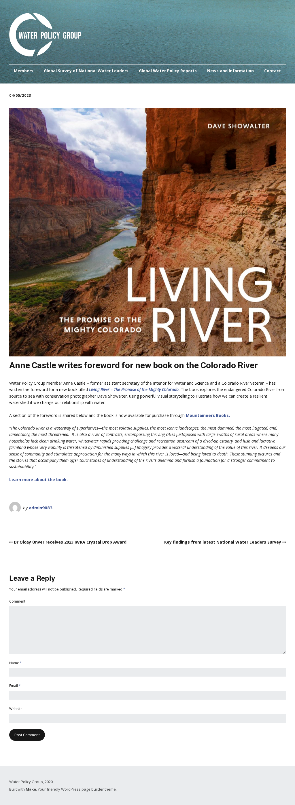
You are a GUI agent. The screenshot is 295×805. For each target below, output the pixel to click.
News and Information (230, 70)
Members (23, 70)
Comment (17, 601)
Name (15, 662)
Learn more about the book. (38, 479)
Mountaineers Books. (208, 415)
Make (31, 789)
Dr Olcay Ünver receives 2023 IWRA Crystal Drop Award (70, 542)
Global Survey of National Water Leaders (86, 70)
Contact (272, 70)
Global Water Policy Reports (168, 70)
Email (15, 685)
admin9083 (40, 507)
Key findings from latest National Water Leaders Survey (222, 542)
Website (15, 708)
